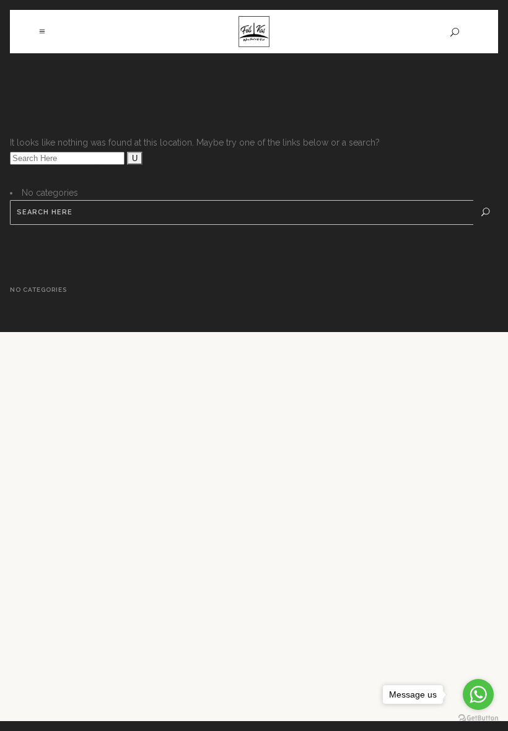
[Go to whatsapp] (478, 694)
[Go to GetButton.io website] (478, 718)
